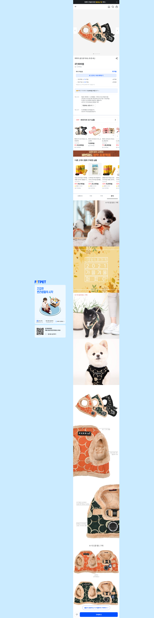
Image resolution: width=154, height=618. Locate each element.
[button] (40, 281)
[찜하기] (85, 135)
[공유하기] (117, 58)
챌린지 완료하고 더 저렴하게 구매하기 (95, 608)
